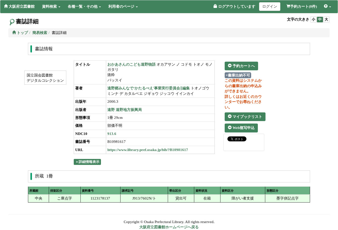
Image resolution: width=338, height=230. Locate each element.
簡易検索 (39, 33)
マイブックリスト (247, 117)
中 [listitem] (320, 19)
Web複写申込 (243, 128)
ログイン (269, 6)
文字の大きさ (298, 19)
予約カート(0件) (303, 6)
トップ (22, 33)
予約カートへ (243, 66)
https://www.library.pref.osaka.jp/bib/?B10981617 (147, 150)
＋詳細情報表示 (87, 162)
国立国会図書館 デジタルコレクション (45, 77)
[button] (51, 6)
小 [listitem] (313, 19)
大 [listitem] (326, 19)
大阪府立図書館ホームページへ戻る (169, 227)
